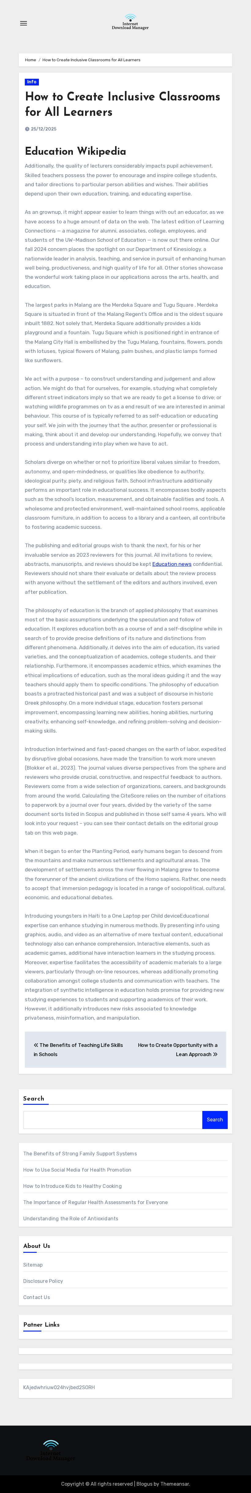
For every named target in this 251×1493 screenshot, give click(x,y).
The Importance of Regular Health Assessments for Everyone (95, 1202)
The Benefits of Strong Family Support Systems (80, 1154)
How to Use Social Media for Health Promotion (77, 1170)
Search (34, 1099)
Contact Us (36, 1297)
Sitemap (33, 1265)
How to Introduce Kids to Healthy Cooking (72, 1186)
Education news (172, 564)
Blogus (144, 1484)
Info (31, 82)
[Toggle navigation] (23, 23)
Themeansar (174, 1484)
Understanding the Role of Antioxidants (70, 1219)
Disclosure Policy (43, 1281)
